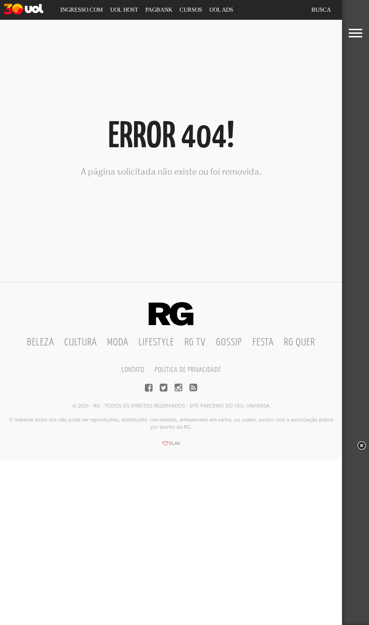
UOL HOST (124, 9)
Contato (133, 370)
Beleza (40, 342)
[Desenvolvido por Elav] (171, 446)
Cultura (80, 342)
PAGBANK (158, 9)
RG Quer (299, 342)
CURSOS (191, 9)
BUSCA (321, 9)
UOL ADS (221, 9)
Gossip (229, 342)
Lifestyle (156, 342)
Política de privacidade (188, 370)
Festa (263, 342)
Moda (117, 342)
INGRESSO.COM (81, 9)
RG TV (195, 342)
